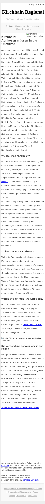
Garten (35, 492)
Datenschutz (21, 496)
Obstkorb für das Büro (32, 325)
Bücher (18, 29)
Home (6, 489)
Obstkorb (5, 465)
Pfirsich (4, 182)
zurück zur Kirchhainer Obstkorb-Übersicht (20, 408)
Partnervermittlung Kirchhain (21, 489)
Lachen (12, 496)
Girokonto (38, 489)
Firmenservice (25, 492)
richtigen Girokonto (31, 480)
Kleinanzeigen (13, 492)
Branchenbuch (33, 26)
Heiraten (27, 29)
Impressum (32, 496)
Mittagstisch (20, 26)
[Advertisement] (22, 435)
